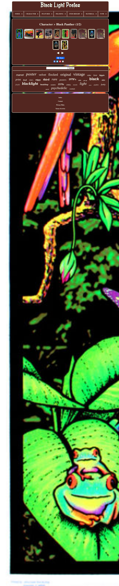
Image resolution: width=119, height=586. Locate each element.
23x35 (17, 85)
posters (63, 79)
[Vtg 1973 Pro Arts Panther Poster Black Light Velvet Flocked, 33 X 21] (74, 39)
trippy (38, 80)
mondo (75, 85)
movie (47, 89)
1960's (31, 80)
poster (31, 74)
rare (54, 79)
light (83, 84)
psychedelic (59, 88)
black (94, 79)
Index (60, 97)
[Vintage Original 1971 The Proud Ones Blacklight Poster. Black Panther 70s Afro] (57, 39)
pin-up (85, 80)
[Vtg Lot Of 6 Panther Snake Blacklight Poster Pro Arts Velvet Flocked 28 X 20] (48, 39)
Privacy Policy (60, 105)
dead (25, 80)
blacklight (30, 83)
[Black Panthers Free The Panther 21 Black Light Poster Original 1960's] (82, 39)
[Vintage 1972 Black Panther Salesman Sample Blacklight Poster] (19, 39)
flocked (53, 74)
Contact (60, 101)
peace (90, 85)
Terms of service (60, 109)
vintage (79, 74)
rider (89, 75)
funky (103, 84)
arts (79, 80)
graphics (96, 85)
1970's (72, 79)
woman (72, 89)
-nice (103, 80)
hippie (102, 75)
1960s (68, 85)
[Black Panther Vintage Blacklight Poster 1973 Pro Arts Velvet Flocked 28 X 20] (29, 39)
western (53, 85)
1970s (61, 84)
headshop (44, 84)
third (46, 79)
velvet (42, 74)
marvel (20, 74)
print (18, 79)
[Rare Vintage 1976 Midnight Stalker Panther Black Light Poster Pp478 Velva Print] (56, 50)
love (95, 75)
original (65, 74)
